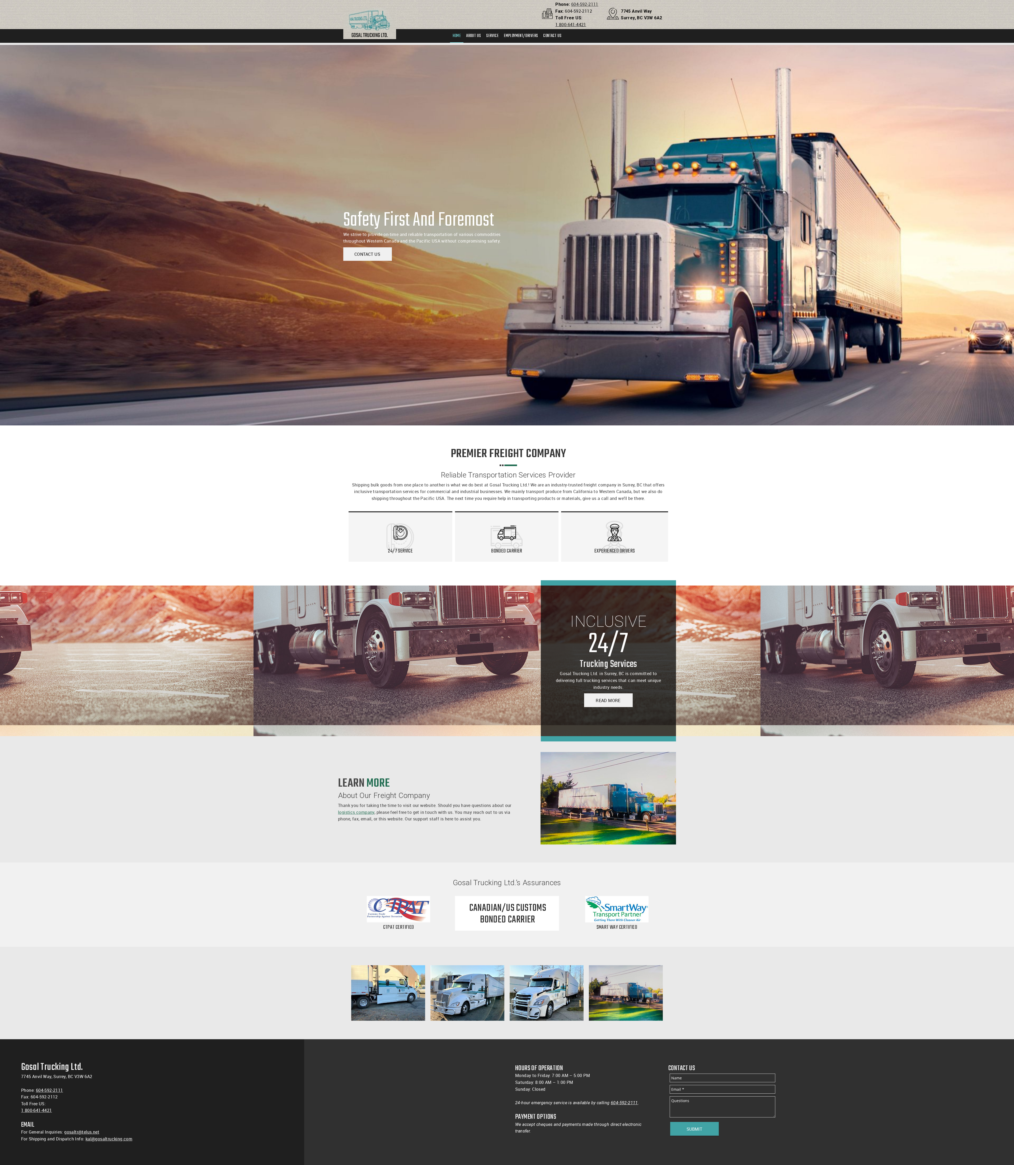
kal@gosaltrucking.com (109, 1139)
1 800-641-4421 (570, 24)
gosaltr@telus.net (81, 1132)
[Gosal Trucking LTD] (369, 14)
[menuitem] (457, 36)
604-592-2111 (584, 4)
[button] (388, 993)
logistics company (356, 812)
